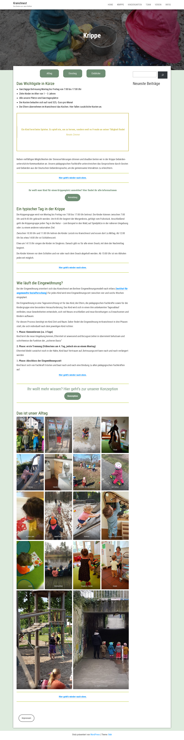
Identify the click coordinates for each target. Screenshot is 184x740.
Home (110, 4)
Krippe (120, 4)
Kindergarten (135, 4)
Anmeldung (72, 197)
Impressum (26, 718)
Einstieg (73, 73)
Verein (158, 4)
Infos (168, 4)
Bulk (110, 734)
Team (148, 4)
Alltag (49, 73)
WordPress (95, 734)
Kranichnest (20, 3)
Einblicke (96, 73)
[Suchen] (162, 75)
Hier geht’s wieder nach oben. (72, 178)
